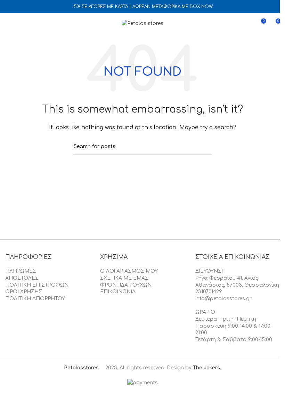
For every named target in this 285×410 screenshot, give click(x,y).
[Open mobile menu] (8, 24)
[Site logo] (142, 23)
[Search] (20, 24)
